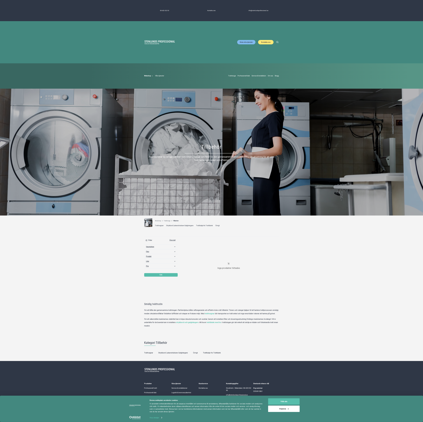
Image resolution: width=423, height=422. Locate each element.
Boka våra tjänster (246, 42)
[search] (277, 42)
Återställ (172, 240)
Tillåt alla (283, 401)
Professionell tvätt (150, 388)
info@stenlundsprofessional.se (237, 395)
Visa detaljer (154, 418)
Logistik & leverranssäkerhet (181, 392)
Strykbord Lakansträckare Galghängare (173, 353)
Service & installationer (179, 388)
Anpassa (282, 409)
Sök (161, 275)
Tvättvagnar (148, 353)
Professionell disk (150, 392)
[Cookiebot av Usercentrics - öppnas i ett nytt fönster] (135, 417)
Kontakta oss (266, 42)
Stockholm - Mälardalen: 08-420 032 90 (238, 389)
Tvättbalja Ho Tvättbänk (212, 353)
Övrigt (195, 353)
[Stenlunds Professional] (159, 42)
